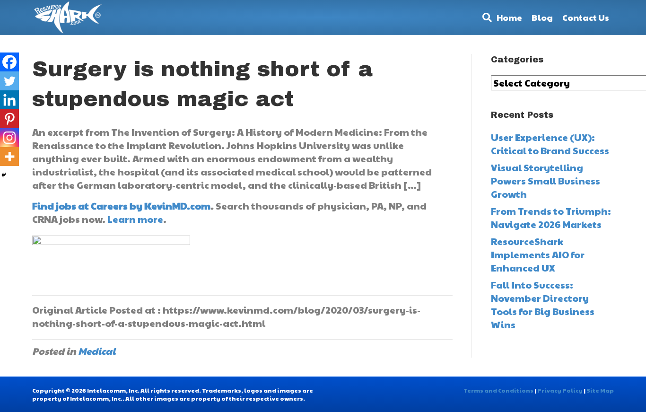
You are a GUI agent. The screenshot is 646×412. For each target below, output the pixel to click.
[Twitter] (9, 80)
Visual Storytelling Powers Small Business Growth (545, 181)
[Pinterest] (9, 118)
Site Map (600, 390)
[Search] (485, 17)
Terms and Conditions (498, 390)
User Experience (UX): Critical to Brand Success (550, 144)
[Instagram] (9, 137)
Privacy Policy (560, 390)
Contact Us (585, 17)
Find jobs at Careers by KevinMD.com (121, 205)
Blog (542, 17)
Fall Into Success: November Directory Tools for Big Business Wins (542, 304)
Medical (97, 351)
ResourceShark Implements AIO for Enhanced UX (538, 254)
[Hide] (4, 175)
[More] (9, 156)
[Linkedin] (9, 99)
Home (509, 17)
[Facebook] (9, 62)
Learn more (135, 219)
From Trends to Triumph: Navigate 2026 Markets (551, 217)
